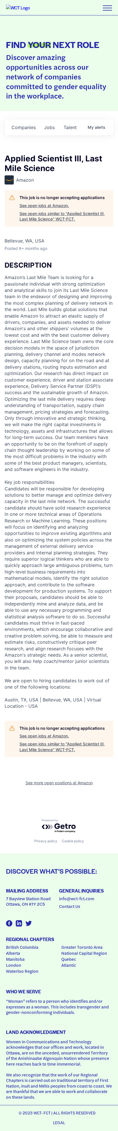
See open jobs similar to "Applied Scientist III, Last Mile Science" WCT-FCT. (62, 216)
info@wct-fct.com (76, 898)
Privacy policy (45, 841)
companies (23, 127)
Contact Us (69, 906)
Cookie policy (73, 841)
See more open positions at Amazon (59, 782)
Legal (59, 1122)
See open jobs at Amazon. (44, 205)
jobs (49, 127)
